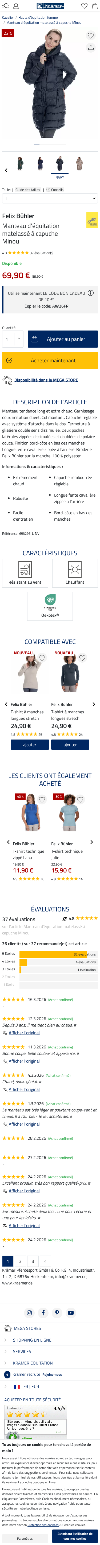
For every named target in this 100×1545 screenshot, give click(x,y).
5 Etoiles (8, 953)
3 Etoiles (8, 969)
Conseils (57, 189)
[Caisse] (95, 5)
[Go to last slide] (6, 704)
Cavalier (8, 17)
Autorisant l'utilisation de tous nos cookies (75, 1536)
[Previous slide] (6, 170)
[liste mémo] (84, 5)
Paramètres (25, 1538)
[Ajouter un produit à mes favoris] (91, 35)
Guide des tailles (28, 189)
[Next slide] (93, 170)
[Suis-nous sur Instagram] (29, 1313)
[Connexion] (16, 5)
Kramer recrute (34, 1374)
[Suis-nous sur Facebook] (43, 1313)
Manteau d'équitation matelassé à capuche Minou (44, 22)
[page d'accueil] (50, 5)
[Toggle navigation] (5, 5)
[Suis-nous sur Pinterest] (57, 1313)
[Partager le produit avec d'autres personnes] (91, 48)
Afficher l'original (24, 1032)
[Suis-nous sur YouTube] (71, 1313)
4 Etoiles (8, 961)
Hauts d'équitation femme (38, 17)
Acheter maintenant (53, 360)
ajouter (29, 744)
